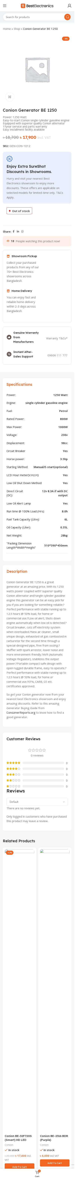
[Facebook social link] (13, 231)
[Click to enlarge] (10, 97)
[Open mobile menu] (4, 5)
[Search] (67, 17)
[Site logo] (37, 5)
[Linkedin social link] (18, 231)
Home (7, 29)
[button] (19, 1167)
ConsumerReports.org (21, 712)
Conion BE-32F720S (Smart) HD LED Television (18, 1140)
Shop (17, 29)
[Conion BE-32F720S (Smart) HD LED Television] (19, 990)
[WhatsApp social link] (22, 231)
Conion (9, 1145)
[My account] (69, 5)
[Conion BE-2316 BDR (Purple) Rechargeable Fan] (55, 990)
